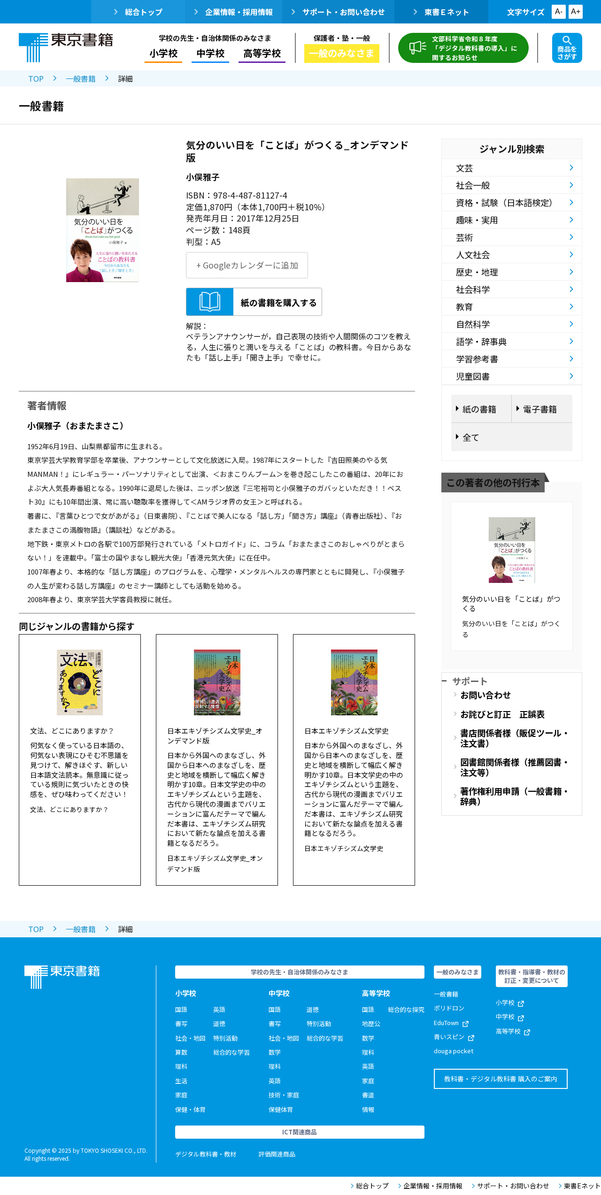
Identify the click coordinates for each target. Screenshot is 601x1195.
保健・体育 (190, 1109)
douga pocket (453, 1050)
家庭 (181, 1094)
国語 (181, 1009)
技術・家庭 (284, 1094)
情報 (368, 1109)
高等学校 (508, 1030)
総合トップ (143, 12)
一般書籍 (81, 78)
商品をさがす (567, 52)
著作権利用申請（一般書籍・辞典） (515, 796)
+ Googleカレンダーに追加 (247, 265)
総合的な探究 (406, 1009)
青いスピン (449, 1036)
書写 (181, 1023)
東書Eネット (582, 1185)
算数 (181, 1052)
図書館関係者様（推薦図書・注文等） (515, 767)
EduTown (446, 1022)
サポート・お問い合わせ (343, 12)
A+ (575, 11)
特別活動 (225, 1038)
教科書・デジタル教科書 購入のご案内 (500, 1078)
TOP (36, 78)
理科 (181, 1066)
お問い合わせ (485, 694)
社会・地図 (190, 1038)
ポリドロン (449, 1007)
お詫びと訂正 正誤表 (502, 714)
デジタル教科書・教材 (205, 1153)
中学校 (505, 1016)
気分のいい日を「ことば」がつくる (511, 603)
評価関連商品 (277, 1153)
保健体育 (281, 1109)
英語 (219, 1009)
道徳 (219, 1023)
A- (558, 11)
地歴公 (371, 1023)
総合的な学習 (231, 1052)
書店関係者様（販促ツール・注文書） (515, 738)
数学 (275, 1052)
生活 (181, 1080)
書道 (368, 1094)
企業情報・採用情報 (239, 12)
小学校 (505, 1002)
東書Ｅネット (447, 12)
